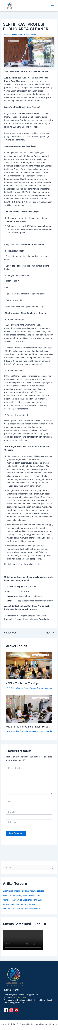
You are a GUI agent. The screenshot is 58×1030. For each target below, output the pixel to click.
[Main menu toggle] (52, 5)
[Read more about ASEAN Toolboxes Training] (29, 666)
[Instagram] (11, 1010)
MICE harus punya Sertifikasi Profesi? (28, 726)
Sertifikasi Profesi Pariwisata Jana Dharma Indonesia (30, 688)
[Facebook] (6, 1010)
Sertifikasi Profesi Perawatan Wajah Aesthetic (23, 891)
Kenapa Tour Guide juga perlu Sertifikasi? (21, 909)
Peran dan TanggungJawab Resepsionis (21, 895)
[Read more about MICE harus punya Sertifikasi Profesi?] (29, 709)
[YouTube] (16, 1010)
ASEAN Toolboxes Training (22, 683)
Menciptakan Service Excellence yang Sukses (24, 900)
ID (7, 688)
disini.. (37, 564)
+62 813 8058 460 (19, 997)
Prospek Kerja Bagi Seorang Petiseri (19, 904)
